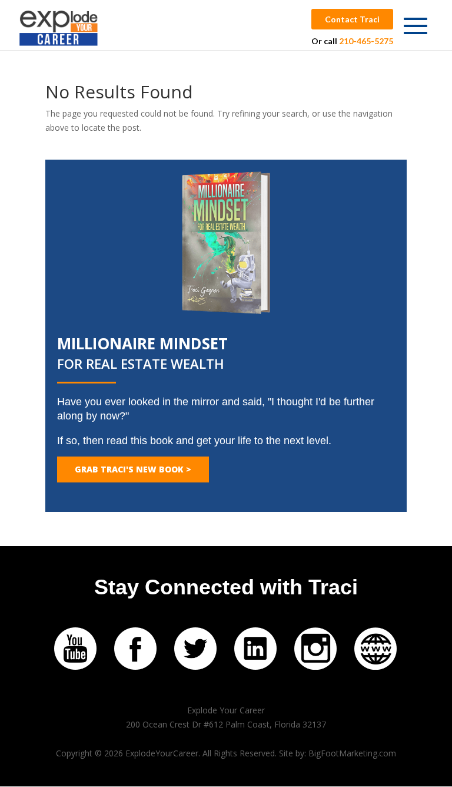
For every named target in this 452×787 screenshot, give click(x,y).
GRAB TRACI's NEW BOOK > (133, 469)
